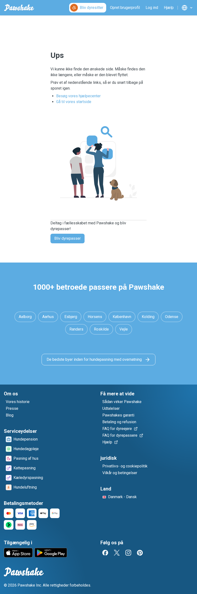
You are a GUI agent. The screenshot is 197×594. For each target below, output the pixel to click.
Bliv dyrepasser (67, 238)
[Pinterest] (140, 552)
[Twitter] (117, 552)
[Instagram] (128, 552)
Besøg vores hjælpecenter (78, 96)
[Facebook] (105, 552)
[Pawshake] (19, 7)
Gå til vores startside (73, 101)
